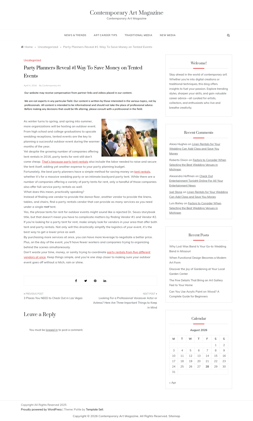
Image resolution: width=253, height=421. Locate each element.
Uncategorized (32, 60)
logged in (52, 330)
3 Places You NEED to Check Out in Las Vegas (53, 298)
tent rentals (142, 171)
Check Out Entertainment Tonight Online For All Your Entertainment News (196, 180)
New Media (168, 35)
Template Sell (94, 409)
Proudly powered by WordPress (41, 409)
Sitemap (174, 416)
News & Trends (75, 35)
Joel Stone (175, 192)
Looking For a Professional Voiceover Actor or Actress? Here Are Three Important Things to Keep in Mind (125, 302)
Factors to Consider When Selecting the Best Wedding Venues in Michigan (197, 164)
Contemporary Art (51, 85)
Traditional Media (138, 35)
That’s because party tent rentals (65, 161)
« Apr (172, 382)
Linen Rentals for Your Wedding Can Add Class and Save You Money (194, 148)
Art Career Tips (105, 35)
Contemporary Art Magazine (126, 12)
